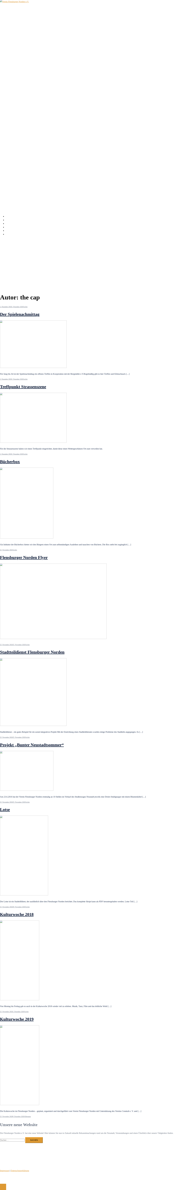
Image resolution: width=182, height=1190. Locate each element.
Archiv (8, 227)
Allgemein (27, 1116)
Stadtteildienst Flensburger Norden (32, 652)
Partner (8, 230)
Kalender (9, 220)
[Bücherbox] (26, 538)
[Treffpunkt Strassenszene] (33, 442)
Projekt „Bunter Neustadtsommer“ (32, 744)
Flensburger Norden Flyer (24, 557)
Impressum (4, 1171)
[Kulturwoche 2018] (19, 999)
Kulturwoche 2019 (17, 1019)
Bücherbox (10, 461)
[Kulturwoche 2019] (19, 1104)
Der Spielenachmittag (19, 314)
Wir (6, 223)
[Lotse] (24, 895)
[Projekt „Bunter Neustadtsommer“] (26, 790)
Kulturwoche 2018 (17, 914)
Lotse (5, 809)
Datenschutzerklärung (20, 1171)
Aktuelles (9, 216)
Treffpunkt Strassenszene (23, 386)
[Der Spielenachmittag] (33, 367)
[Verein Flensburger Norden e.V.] (14, 2)
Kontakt (8, 234)
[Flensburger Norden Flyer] (53, 638)
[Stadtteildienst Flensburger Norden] (33, 725)
